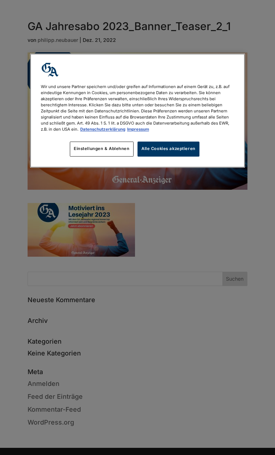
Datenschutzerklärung (102, 129)
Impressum (138, 129)
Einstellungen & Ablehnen (102, 148)
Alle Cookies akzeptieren (168, 148)
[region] (137, 110)
